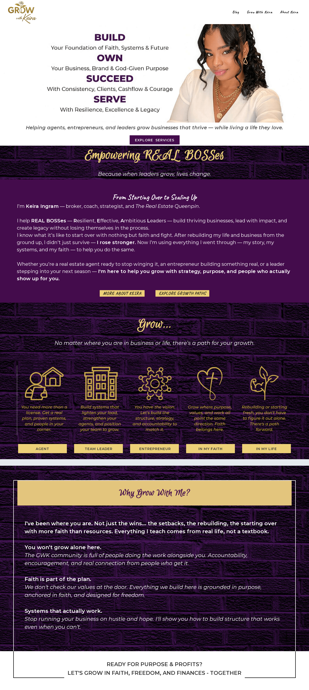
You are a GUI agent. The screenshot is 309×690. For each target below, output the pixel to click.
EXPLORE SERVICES (154, 140)
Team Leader (98, 449)
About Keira (289, 12)
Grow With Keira (259, 12)
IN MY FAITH (210, 449)
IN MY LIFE (266, 449)
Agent (42, 449)
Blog (235, 12)
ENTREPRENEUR (154, 449)
